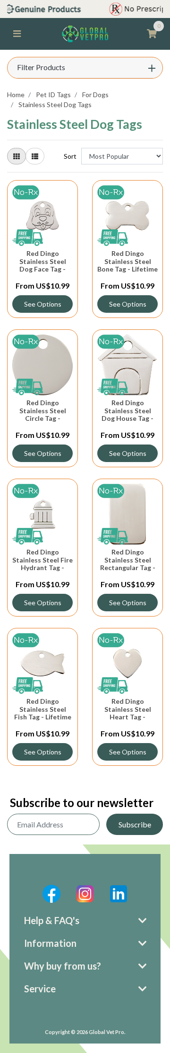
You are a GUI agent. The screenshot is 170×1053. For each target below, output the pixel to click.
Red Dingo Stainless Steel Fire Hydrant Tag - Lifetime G (42, 564)
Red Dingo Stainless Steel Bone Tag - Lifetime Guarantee (127, 265)
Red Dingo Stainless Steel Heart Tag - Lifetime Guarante (127, 713)
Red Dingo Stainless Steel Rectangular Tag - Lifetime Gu (127, 564)
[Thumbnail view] (16, 156)
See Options (42, 304)
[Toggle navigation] (17, 34)
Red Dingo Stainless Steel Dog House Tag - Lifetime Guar (127, 414)
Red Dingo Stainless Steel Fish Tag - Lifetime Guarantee (42, 713)
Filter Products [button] (41, 67)
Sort (70, 156)
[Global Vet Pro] (85, 33)
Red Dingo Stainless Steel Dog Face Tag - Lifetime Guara (42, 265)
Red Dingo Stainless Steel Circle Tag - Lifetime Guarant (42, 414)
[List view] (35, 156)
